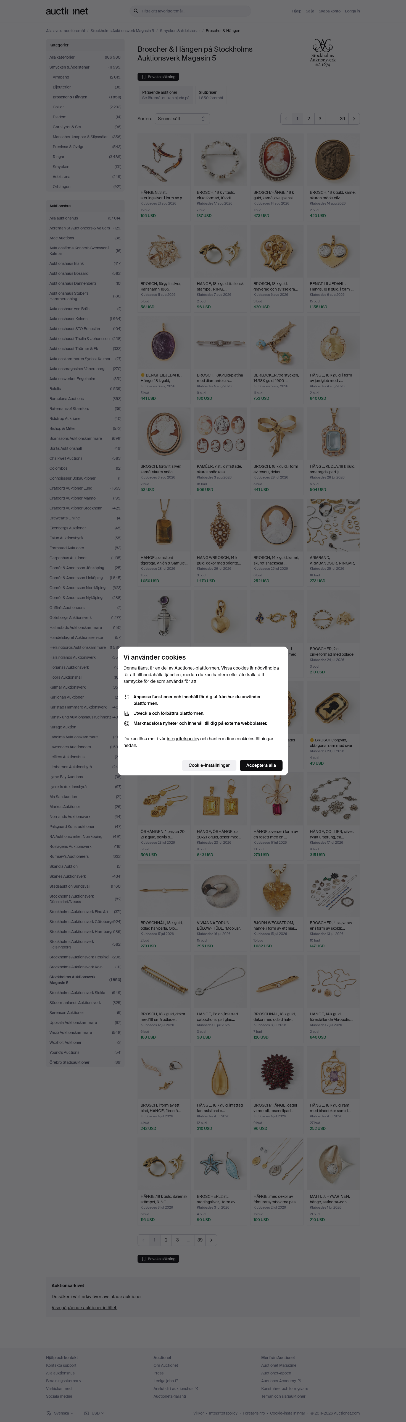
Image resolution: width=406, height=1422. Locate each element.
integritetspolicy (183, 739)
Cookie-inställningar (209, 765)
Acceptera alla (261, 765)
